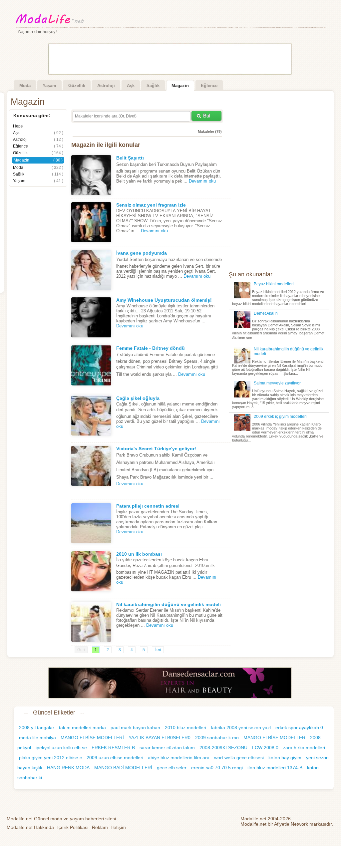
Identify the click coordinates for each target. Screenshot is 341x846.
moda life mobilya (37, 737)
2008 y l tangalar (36, 727)
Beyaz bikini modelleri (274, 284)
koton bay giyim (284, 757)
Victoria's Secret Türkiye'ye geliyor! (156, 448)
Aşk (131, 85)
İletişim (118, 827)
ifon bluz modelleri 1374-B (274, 767)
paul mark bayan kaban (135, 727)
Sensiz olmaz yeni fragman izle (151, 205)
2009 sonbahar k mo (217, 737)
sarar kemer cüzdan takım (167, 747)
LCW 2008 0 (265, 747)
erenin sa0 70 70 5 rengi (217, 767)
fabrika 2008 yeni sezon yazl (241, 727)
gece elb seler (171, 767)
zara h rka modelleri (304, 747)
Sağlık (153, 85)
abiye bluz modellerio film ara (178, 757)
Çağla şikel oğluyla (138, 398)
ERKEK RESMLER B (113, 747)
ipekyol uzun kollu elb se (61, 747)
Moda (25, 85)
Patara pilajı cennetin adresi (147, 506)
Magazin (180, 85)
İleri (158, 649)
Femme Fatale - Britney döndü (150, 348)
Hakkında (30, 827)
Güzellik (76, 85)
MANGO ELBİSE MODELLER (274, 737)
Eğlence (209, 85)
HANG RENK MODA (68, 767)
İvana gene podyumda (141, 253)
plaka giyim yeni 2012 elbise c (50, 757)
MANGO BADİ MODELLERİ (123, 767)
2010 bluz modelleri (185, 727)
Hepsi (18, 126)
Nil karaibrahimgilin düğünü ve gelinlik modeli (168, 604)
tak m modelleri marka (82, 727)
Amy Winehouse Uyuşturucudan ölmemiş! (164, 300)
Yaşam (49, 85)
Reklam (100, 827)
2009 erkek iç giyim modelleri (280, 416)
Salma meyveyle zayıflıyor (277, 383)
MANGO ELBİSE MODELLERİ (92, 737)
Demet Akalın (266, 313)
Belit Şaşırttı (130, 158)
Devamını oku (202, 181)
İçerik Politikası (73, 827)
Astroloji (106, 85)
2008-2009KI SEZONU (223, 747)
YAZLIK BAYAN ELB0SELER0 (159, 737)
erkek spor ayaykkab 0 (299, 727)
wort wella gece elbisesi (239, 757)
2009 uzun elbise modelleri (115, 757)
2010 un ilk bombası (139, 554)
